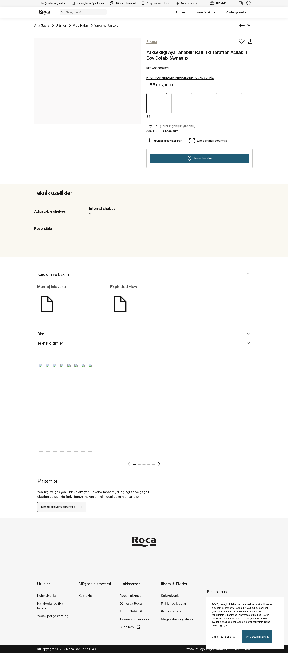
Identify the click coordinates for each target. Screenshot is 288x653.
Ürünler (180, 12)
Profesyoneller (237, 12)
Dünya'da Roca (131, 603)
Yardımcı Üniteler (107, 25)
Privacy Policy (193, 649)
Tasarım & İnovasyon (135, 619)
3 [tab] (144, 464)
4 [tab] (148, 464)
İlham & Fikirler (205, 12)
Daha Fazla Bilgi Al (224, 636)
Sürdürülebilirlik (131, 611)
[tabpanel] (40, 411)
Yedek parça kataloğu (53, 616)
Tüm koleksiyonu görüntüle (58, 506)
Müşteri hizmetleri (95, 584)
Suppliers (127, 627)
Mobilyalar (80, 25)
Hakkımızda (130, 584)
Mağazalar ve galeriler (178, 619)
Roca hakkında (131, 595)
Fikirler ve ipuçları (174, 603)
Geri (249, 25)
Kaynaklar (86, 595)
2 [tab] (139, 464)
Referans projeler (174, 611)
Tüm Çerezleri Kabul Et (257, 636)
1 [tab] (134, 464)
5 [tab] (153, 464)
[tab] (144, 274)
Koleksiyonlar (47, 595)
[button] (63, 12)
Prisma (47, 481)
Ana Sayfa (41, 25)
